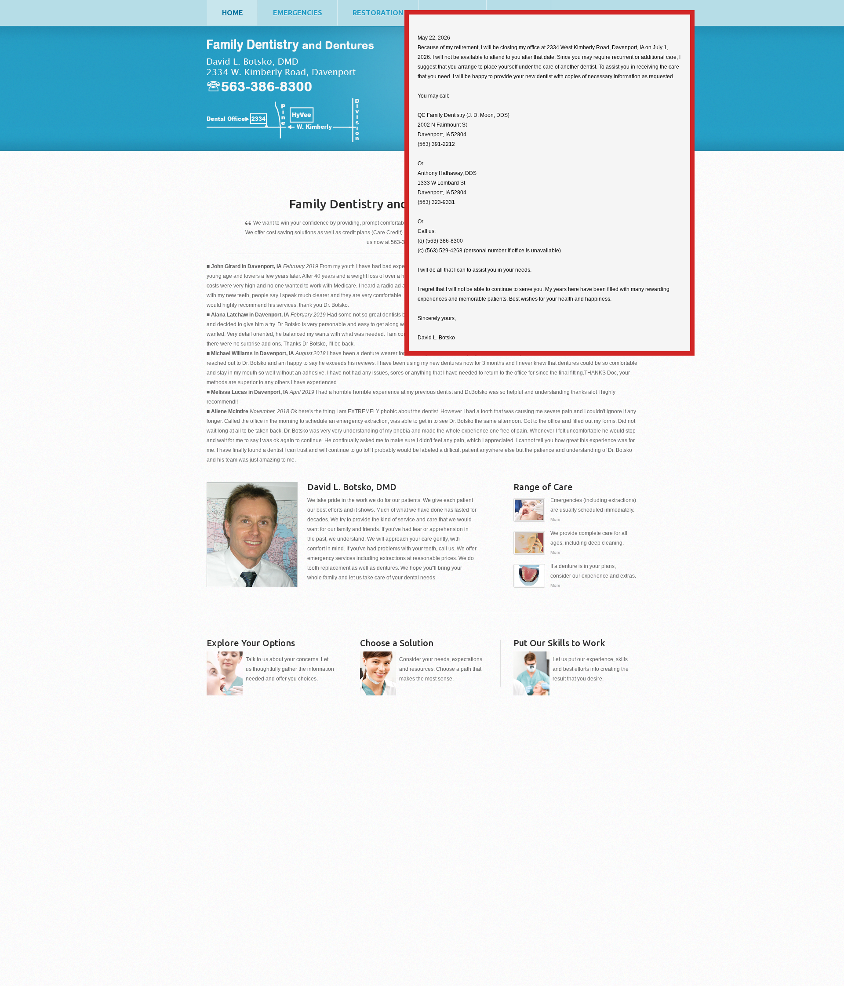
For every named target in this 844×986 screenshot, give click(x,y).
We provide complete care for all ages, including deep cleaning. (588, 542)
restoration (378, 13)
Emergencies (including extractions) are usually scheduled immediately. (593, 509)
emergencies (297, 13)
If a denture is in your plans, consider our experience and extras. (593, 575)
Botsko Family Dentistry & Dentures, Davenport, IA (299, 120)
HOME (232, 13)
